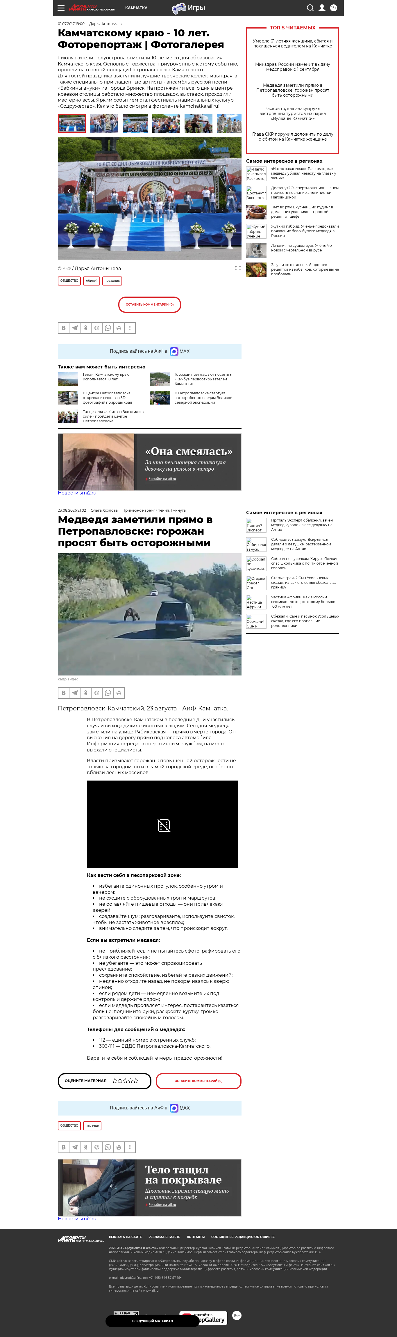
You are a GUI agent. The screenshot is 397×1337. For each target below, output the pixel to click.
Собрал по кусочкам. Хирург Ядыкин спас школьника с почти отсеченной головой (305, 563)
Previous (69, 191)
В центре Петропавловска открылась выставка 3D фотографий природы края (107, 398)
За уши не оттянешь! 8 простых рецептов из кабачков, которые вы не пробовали (305, 269)
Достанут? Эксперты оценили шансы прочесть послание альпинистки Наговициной (305, 192)
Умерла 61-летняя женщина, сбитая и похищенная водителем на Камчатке (293, 44)
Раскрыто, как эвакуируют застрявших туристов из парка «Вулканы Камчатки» (293, 113)
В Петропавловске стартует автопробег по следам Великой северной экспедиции (204, 398)
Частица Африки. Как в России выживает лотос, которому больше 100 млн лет (303, 602)
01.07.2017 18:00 (71, 24)
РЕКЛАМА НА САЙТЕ (125, 1237)
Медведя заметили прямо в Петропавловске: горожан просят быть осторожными (292, 90)
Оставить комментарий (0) (150, 304)
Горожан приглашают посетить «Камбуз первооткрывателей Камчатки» (203, 379)
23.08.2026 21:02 (72, 510)
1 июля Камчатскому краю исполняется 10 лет (106, 376)
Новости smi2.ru (77, 493)
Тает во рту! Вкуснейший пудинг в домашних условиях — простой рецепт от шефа (302, 212)
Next (230, 191)
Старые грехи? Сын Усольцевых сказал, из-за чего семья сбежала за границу (303, 582)
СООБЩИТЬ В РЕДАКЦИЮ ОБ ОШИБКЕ (243, 1237)
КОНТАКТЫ (196, 1237)
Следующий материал (152, 1321)
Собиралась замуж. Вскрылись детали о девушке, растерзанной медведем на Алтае (301, 544)
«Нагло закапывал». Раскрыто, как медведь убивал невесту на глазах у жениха (303, 173)
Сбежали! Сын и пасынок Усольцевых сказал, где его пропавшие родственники (305, 621)
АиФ (67, 268)
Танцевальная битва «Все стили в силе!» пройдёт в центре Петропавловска (113, 416)
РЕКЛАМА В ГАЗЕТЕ (164, 1237)
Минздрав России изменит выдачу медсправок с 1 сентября (292, 67)
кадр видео (68, 679)
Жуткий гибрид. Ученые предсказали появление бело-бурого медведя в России (305, 231)
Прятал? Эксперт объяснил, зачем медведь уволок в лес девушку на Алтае (302, 525)
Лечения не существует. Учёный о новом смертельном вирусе (301, 247)
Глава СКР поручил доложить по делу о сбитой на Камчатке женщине (292, 137)
